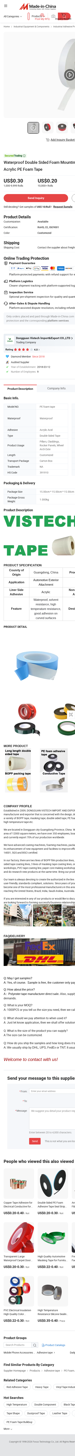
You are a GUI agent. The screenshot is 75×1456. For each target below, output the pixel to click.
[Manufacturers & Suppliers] (37, 6)
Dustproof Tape (36, 1413)
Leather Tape (59, 1413)
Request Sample (62, 206)
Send (35, 1141)
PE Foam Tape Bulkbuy (19, 1422)
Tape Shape (13, 1413)
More (7, 1428)
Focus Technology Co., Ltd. (46, 1441)
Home (7, 26)
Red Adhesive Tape (17, 1387)
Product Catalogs (55, 1345)
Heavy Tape (41, 1387)
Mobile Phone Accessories (18, 1352)
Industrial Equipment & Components (31, 26)
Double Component (45, 1404)
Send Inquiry (36, 198)
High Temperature (17, 1404)
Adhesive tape (45, 1352)
